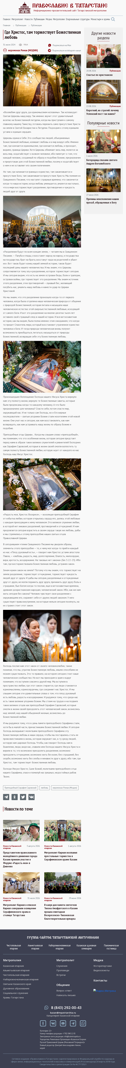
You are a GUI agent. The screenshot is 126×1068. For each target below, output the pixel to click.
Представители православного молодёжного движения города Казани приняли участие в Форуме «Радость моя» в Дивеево (20, 859)
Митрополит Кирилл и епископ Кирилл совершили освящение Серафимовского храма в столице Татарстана (19, 910)
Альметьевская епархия (35, 947)
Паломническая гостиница (111, 947)
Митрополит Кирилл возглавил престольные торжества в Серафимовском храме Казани (60, 856)
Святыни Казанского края (17, 984)
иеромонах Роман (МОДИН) (23, 50)
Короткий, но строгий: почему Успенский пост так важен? (102, 112)
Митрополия (59, 19)
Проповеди (62, 970)
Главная (6, 25)
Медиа (49, 19)
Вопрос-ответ (64, 990)
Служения (61, 965)
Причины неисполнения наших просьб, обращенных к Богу (102, 200)
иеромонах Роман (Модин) (65, 787)
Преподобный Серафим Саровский (20, 787)
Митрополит (17, 19)
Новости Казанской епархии (12, 847)
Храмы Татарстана (13, 997)
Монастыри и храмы (100, 19)
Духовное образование (16, 988)
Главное (6, 19)
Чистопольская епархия (14, 947)
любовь (44, 787)
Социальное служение (15, 993)
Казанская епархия (13, 965)
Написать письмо (66, 995)
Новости (29, 19)
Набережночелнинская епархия (60, 947)
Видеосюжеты (101, 970)
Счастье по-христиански (99, 75)
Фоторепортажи (102, 965)
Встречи (61, 974)
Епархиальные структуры (78, 19)
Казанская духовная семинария (86, 947)
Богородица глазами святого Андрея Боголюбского (101, 161)
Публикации (39, 19)
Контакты (100, 980)
